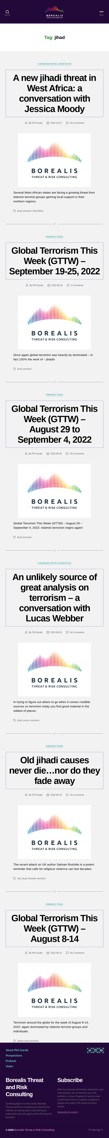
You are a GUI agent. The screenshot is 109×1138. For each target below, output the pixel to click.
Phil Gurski (37, 123)
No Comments (77, 123)
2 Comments (77, 285)
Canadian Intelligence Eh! (54, 64)
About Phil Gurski (17, 1050)
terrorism (27, 211)
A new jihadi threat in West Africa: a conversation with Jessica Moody (54, 93)
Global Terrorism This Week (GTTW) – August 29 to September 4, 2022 (54, 424)
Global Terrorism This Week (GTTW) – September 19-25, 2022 (54, 260)
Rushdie (32, 878)
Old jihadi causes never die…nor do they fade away (54, 770)
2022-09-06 (56, 453)
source (26, 720)
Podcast (11, 1060)
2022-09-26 (57, 285)
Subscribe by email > (67, 1112)
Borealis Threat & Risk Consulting (34, 1130)
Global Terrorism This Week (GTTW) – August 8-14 (54, 928)
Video (9, 1066)
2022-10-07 (56, 123)
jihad (19, 211)
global (20, 1041)
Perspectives (54, 237)
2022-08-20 (56, 632)
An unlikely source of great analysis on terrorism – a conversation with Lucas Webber (54, 597)
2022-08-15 (56, 953)
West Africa (38, 211)
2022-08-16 (56, 795)
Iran (19, 878)
